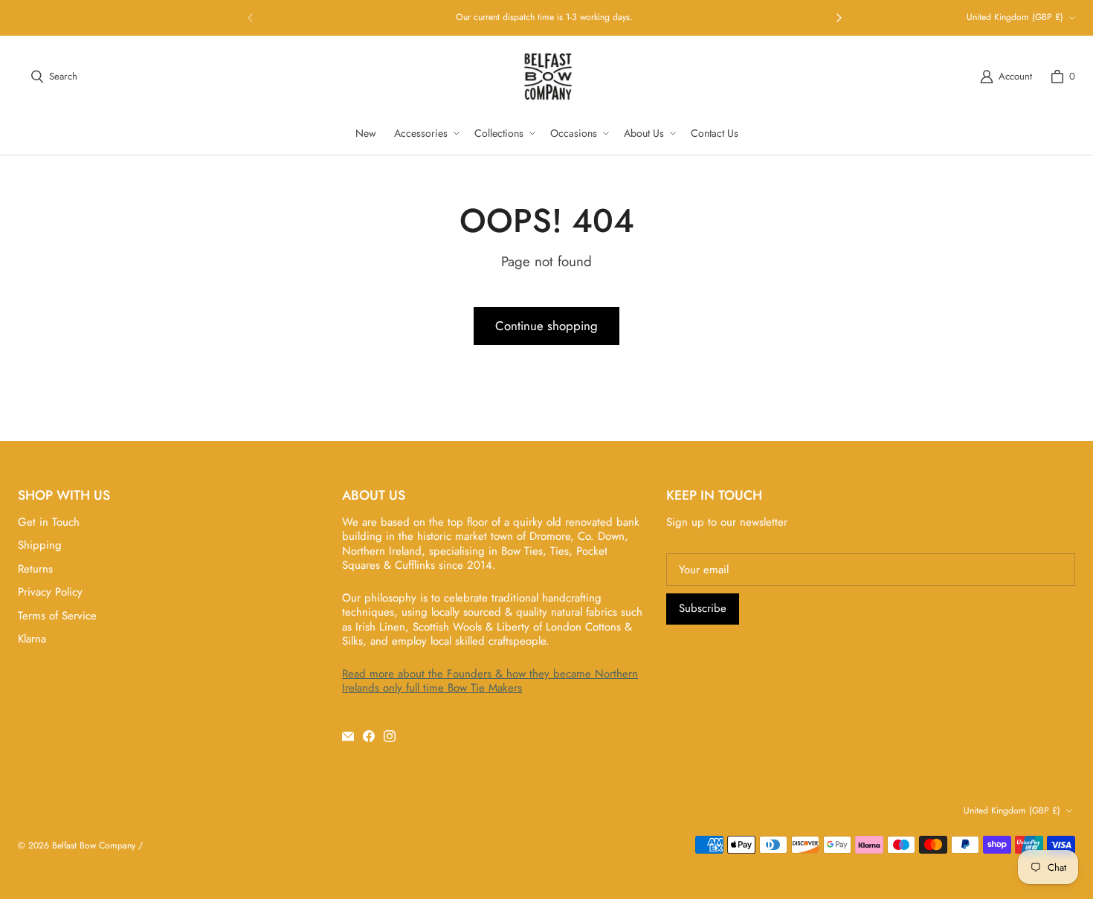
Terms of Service (57, 616)
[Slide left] (250, 17)
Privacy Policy (50, 592)
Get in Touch (49, 522)
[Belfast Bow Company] (548, 77)
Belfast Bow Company (93, 845)
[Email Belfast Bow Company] (348, 736)
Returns (35, 569)
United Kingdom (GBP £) (1015, 17)
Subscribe (702, 608)
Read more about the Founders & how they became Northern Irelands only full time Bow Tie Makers (490, 681)
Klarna (32, 639)
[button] (425, 133)
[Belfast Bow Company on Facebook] (368, 736)
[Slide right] (838, 17)
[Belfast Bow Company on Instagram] (389, 736)
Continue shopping (546, 326)
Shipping (40, 545)
